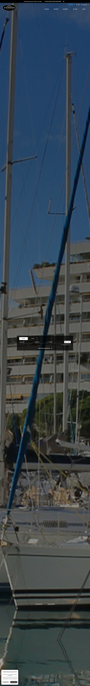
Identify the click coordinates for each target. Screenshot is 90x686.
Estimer (32, 338)
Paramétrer (6, 682)
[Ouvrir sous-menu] (68, 9)
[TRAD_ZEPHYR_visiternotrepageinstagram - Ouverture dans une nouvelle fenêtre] (78, 4)
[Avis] (71, 5)
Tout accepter (14, 682)
